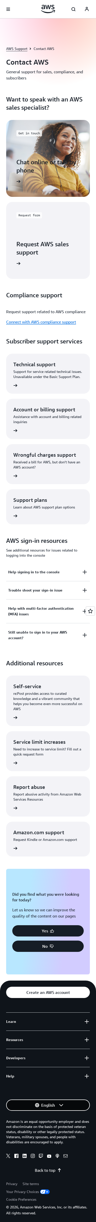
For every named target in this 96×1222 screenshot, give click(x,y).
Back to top (45, 1170)
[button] (48, 930)
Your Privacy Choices (22, 1191)
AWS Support (16, 48)
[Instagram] (33, 1156)
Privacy (11, 1184)
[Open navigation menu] (8, 9)
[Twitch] (41, 1156)
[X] (8, 1156)
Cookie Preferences (21, 1199)
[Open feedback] (90, 611)
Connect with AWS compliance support (41, 321)
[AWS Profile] (87, 9)
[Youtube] (49, 1156)
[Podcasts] (57, 1156)
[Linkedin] (25, 1156)
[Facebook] (16, 1156)
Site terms (31, 1184)
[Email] (65, 1156)
